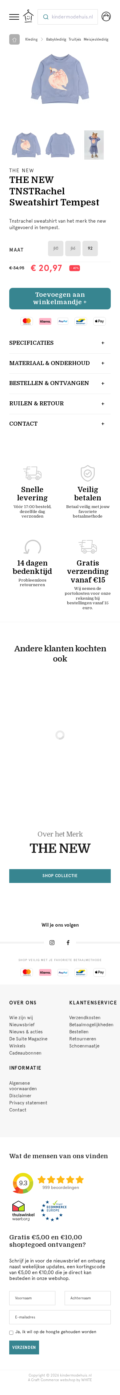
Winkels (17, 1046)
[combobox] (68, 17)
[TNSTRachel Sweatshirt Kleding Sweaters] (60, 79)
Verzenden (24, 1347)
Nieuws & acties (26, 1032)
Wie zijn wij (21, 1017)
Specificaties (31, 343)
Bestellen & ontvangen (49, 383)
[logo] (28, 16)
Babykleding (56, 39)
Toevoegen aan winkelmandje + (60, 298)
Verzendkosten (85, 1017)
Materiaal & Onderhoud (49, 363)
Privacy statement (28, 1103)
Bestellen (79, 1032)
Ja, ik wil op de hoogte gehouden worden (55, 1331)
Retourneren (82, 1039)
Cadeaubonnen (25, 1053)
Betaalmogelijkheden (91, 1024)
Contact (23, 424)
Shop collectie (59, 875)
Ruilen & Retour (36, 403)
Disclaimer (20, 1096)
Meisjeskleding (96, 39)
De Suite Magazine (28, 1039)
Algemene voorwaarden (23, 1085)
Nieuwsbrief (21, 1024)
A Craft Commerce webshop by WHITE (60, 1380)
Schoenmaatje (84, 1046)
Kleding (31, 39)
